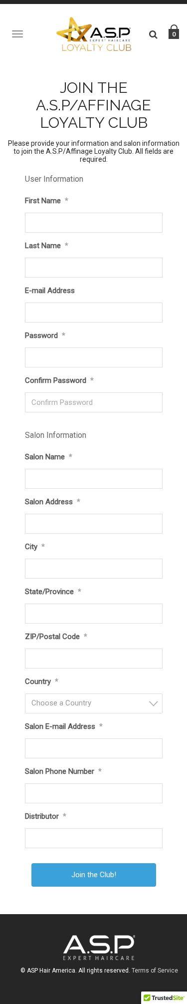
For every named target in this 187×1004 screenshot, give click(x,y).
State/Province (53, 591)
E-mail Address (50, 290)
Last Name (46, 245)
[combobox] (94, 703)
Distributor (45, 816)
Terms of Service (155, 970)
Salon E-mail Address (64, 726)
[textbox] (96, 703)
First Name (46, 200)
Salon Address (52, 501)
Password (45, 335)
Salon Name (48, 456)
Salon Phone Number (63, 771)
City (35, 546)
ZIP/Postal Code (56, 636)
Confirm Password (59, 380)
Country (41, 681)
